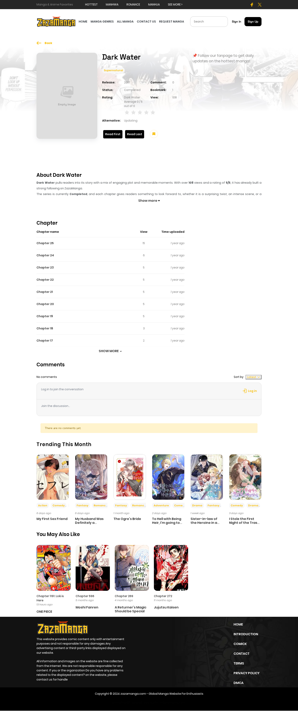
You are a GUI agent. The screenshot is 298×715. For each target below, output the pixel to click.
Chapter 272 (163, 596)
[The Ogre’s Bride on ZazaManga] (130, 477)
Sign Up (253, 21)
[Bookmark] (154, 134)
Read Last (134, 134)
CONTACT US (146, 21)
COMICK (240, 644)
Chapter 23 (45, 267)
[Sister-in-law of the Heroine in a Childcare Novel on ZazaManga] (207, 477)
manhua (154, 4)
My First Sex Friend (52, 519)
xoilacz (137, 702)
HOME (83, 21)
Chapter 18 (44, 328)
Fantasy (82, 505)
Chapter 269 (124, 596)
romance (133, 4)
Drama (197, 505)
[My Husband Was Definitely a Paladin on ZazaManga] (91, 477)
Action (42, 505)
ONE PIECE (44, 611)
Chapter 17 (44, 341)
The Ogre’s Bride (127, 519)
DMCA (238, 682)
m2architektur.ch (172, 702)
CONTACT (242, 653)
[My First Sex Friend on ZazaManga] (53, 477)
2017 (127, 82)
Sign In (236, 21)
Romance (100, 505)
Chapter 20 (45, 304)
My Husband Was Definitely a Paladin (89, 523)
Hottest (91, 4)
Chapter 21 (44, 292)
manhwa (112, 4)
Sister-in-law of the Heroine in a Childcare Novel (204, 523)
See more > (175, 4)
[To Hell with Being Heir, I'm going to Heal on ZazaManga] (168, 477)
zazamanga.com (133, 694)
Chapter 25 (45, 243)
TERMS (239, 663)
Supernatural (113, 70)
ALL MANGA (125, 21)
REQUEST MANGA (171, 21)
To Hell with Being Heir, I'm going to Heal (166, 523)
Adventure (161, 505)
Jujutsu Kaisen (166, 607)
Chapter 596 (85, 596)
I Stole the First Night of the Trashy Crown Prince (245, 523)
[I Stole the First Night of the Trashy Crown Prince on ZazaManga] (245, 477)
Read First (112, 134)
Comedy (59, 505)
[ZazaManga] (56, 21)
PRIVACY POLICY (246, 673)
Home (238, 624)
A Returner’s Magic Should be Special (130, 609)
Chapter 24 (45, 255)
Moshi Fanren (87, 607)
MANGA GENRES (102, 21)
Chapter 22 (45, 280)
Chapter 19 (44, 316)
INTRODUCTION (246, 634)
